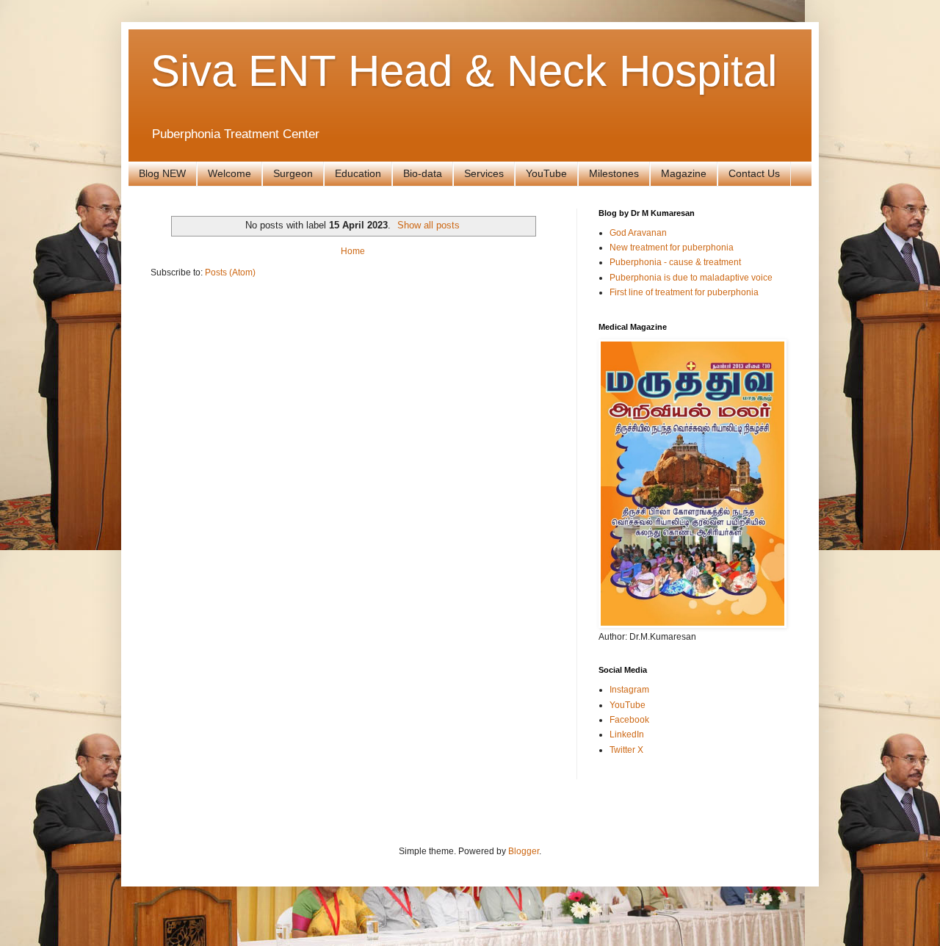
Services (484, 173)
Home (353, 251)
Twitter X (626, 750)
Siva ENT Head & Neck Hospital (464, 70)
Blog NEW (162, 173)
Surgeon (293, 173)
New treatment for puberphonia (672, 247)
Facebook (629, 720)
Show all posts (428, 225)
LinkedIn (627, 734)
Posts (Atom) (230, 272)
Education (358, 173)
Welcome (229, 173)
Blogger (523, 851)
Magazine (683, 173)
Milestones (614, 173)
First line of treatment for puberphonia (684, 292)
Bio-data (422, 173)
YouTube (546, 173)
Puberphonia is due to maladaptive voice (691, 277)
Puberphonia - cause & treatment (675, 262)
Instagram (629, 690)
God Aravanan (638, 233)
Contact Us (754, 173)
